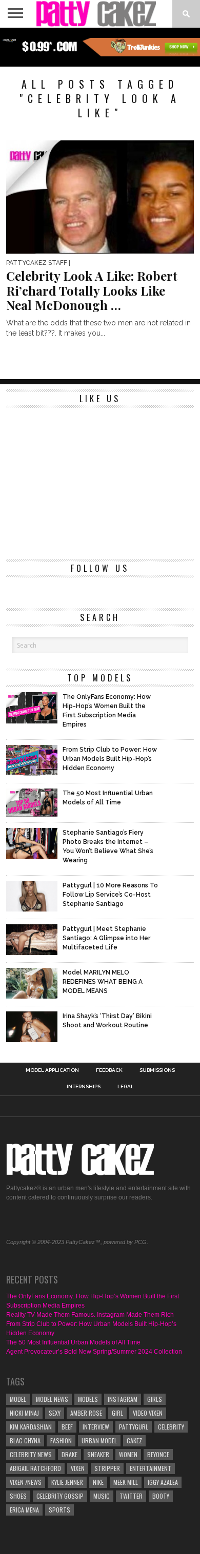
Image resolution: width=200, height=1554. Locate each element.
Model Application (52, 1070)
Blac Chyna (25, 1440)
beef (67, 1426)
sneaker (98, 1454)
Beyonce (158, 1454)
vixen (78, 1468)
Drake (69, 1454)
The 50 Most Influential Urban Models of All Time (73, 1342)
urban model (99, 1440)
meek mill (125, 1482)
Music (101, 1495)
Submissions (157, 1070)
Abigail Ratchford (35, 1468)
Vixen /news (26, 1482)
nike (98, 1482)
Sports (59, 1509)
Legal (125, 1086)
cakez (134, 1440)
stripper (107, 1468)
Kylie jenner (67, 1482)
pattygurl (133, 1426)
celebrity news (31, 1454)
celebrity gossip (60, 1495)
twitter (131, 1495)
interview (96, 1426)
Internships (84, 1086)
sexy (55, 1412)
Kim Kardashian (31, 1426)
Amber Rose (86, 1412)
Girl (117, 1412)
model (18, 1399)
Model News (52, 1399)
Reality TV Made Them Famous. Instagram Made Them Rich (90, 1314)
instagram (122, 1399)
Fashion (61, 1440)
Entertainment (150, 1468)
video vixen (148, 1412)
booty (160, 1495)
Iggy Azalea (163, 1482)
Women (128, 1454)
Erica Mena (24, 1509)
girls (154, 1399)
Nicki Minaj (24, 1412)
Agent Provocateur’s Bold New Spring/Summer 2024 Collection (94, 1351)
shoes (18, 1495)
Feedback (109, 1070)
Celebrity (171, 1426)
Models (88, 1399)
